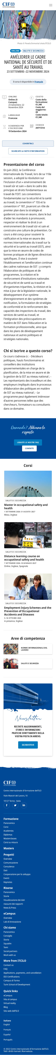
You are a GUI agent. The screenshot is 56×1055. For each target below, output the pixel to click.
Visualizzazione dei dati (14, 899)
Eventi (6, 878)
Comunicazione (11, 862)
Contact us (9, 965)
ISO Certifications (12, 976)
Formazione (11, 819)
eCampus (9, 913)
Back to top (51, 1052)
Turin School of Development (17, 984)
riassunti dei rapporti (13, 903)
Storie (6, 896)
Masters (9, 848)
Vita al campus (10, 999)
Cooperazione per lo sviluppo (17, 874)
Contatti (29, 448)
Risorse (8, 888)
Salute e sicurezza (33, 51)
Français (39, 81)
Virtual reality (10, 1003)
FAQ (5, 968)
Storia (6, 939)
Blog (6, 1006)
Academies (9, 830)
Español (7, 1034)
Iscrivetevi (28, 744)
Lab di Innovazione (12, 921)
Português (8, 1039)
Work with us (10, 955)
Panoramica (9, 823)
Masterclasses (10, 838)
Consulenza (9, 866)
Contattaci (28, 143)
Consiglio (8, 935)
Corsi (6, 826)
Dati (5, 870)
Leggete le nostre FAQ (28, 442)
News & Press (10, 907)
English (7, 1024)
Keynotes (8, 882)
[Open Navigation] (51, 5)
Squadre (7, 943)
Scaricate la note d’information (28, 151)
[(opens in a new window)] (7, 805)
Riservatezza (27, 1051)
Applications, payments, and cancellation (22, 972)
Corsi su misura (11, 842)
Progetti (9, 854)
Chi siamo (10, 927)
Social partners (10, 951)
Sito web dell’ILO (11, 1010)
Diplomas (8, 834)
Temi (6, 947)
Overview (8, 858)
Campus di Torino (12, 980)
